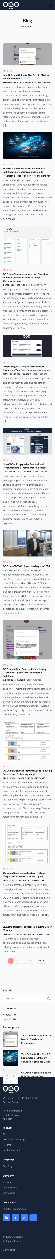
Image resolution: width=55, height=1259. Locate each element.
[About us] (27, 1183)
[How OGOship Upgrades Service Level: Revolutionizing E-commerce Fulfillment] (27, 441)
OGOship (26, 82)
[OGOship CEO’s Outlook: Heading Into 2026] (27, 542)
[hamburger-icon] (50, 5)
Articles (7, 71)
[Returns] (27, 1145)
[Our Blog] (27, 1167)
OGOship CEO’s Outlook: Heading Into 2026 (26, 566)
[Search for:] (27, 998)
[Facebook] (15, 1217)
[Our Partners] (27, 1188)
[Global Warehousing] (27, 1140)
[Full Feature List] (27, 1150)
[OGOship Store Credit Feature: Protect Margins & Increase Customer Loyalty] (27, 843)
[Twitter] (33, 1217)
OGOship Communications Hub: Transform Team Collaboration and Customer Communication (26, 278)
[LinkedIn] (6, 1217)
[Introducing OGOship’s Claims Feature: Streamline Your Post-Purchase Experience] (27, 345)
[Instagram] (24, 1217)
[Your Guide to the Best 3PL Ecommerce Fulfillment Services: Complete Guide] (27, 145)
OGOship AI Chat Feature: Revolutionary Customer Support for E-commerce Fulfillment (24, 673)
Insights (7, 923)
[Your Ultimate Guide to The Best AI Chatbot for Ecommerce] (27, 54)
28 (31, 961)
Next (40, 961)
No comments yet (41, 82)
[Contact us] (27, 1193)
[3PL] (27, 1135)
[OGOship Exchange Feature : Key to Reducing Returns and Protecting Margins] (27, 740)
